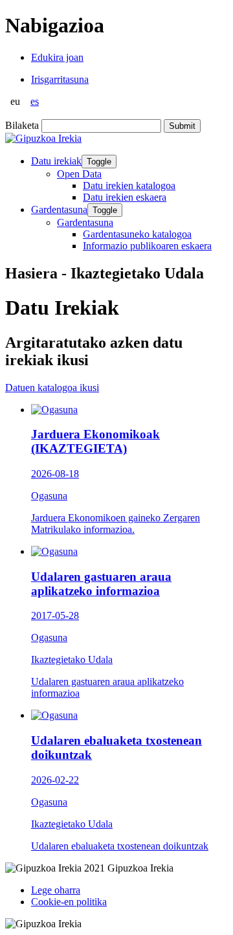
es (34, 101)
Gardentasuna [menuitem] (85, 222)
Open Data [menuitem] (79, 173)
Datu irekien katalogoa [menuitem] (129, 185)
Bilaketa (22, 125)
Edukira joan (57, 57)
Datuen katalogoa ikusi (52, 387)
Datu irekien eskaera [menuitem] (124, 197)
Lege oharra (55, 890)
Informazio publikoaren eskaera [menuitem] (147, 245)
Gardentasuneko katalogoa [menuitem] (137, 234)
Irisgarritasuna (60, 79)
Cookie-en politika (69, 901)
